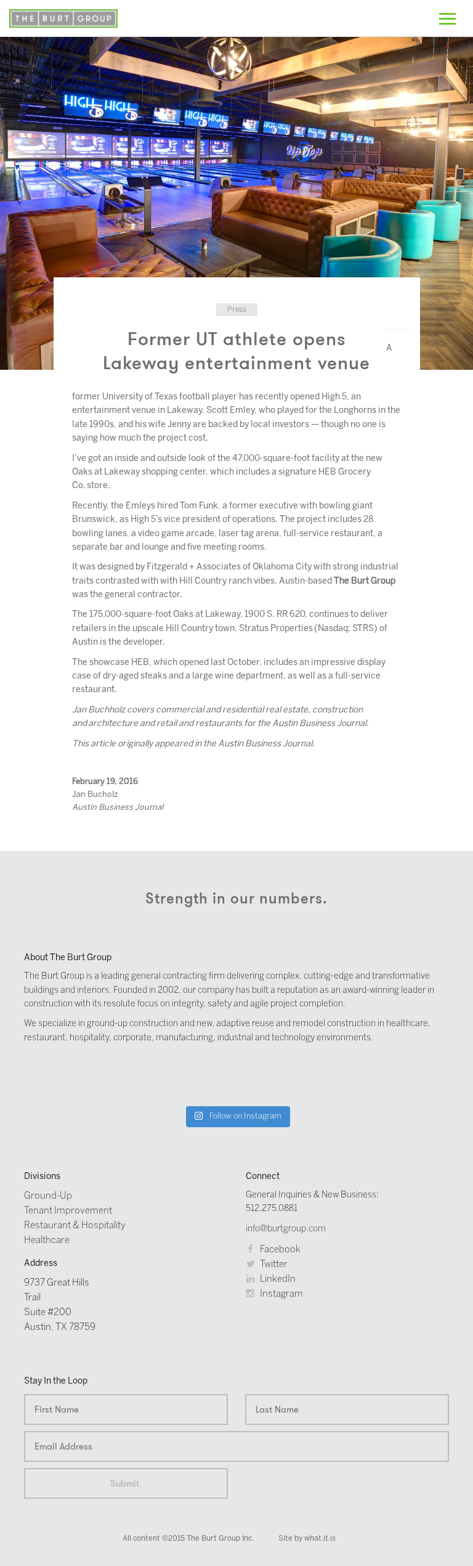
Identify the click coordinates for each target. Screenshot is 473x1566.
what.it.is (320, 1538)
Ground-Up (48, 1196)
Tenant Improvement (68, 1211)
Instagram (280, 1294)
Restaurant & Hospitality (75, 1225)
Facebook (279, 1250)
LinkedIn (277, 1279)
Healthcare (47, 1240)
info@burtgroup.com (286, 1229)
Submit (124, 1483)
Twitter (273, 1264)
